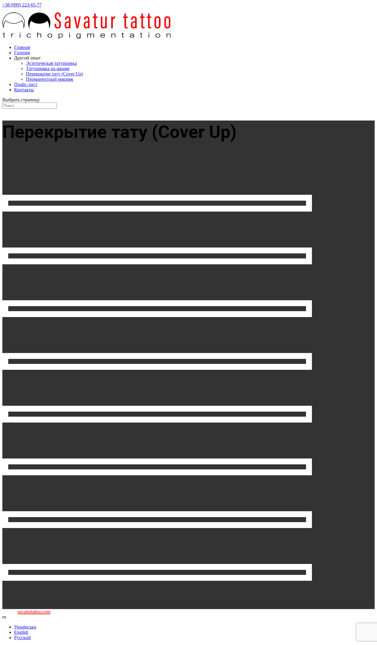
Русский (22, 637)
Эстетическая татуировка (51, 63)
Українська (25, 626)
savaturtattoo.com (34, 611)
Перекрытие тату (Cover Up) (54, 73)
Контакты (24, 89)
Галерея (22, 52)
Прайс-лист (25, 84)
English (21, 632)
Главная (22, 47)
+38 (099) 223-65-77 (22, 4)
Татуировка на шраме (48, 68)
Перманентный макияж (49, 79)
